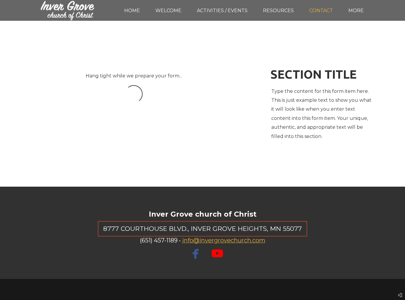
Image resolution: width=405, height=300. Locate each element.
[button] (202, 228)
